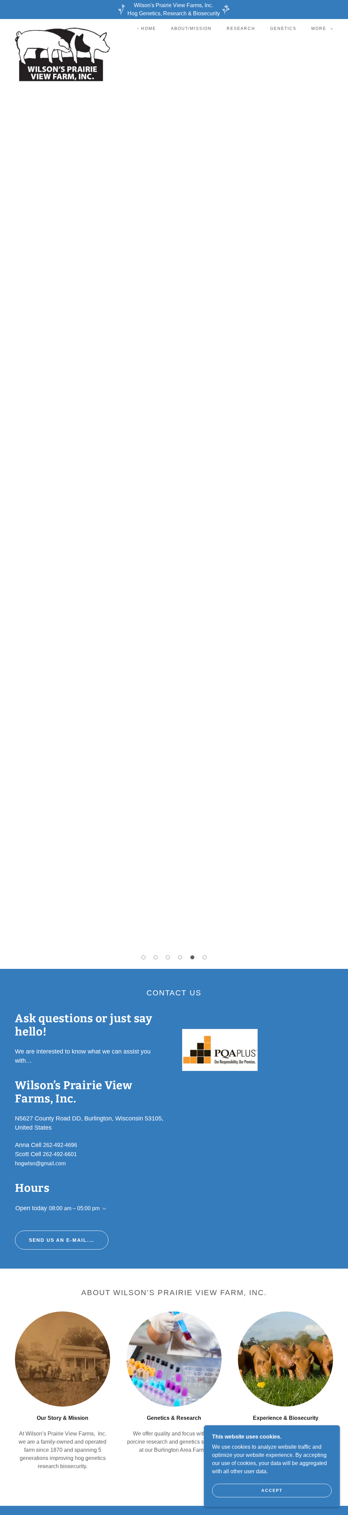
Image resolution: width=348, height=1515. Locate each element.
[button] (320, 28)
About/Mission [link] (191, 28)
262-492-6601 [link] (60, 1154)
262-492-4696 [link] (60, 1145)
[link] (62, 27)
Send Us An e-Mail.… (61, 1240)
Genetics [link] (283, 28)
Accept (271, 1490)
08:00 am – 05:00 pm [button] (74, 1208)
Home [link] (148, 28)
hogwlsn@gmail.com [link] (40, 1163)
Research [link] (241, 28)
